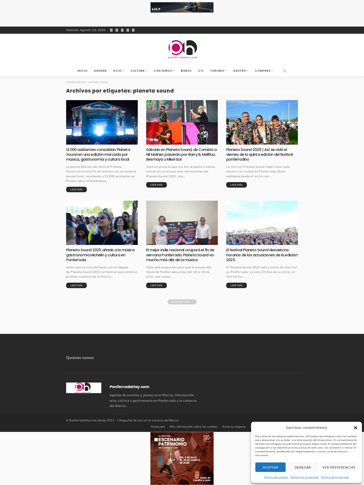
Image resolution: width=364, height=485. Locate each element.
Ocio (117, 71)
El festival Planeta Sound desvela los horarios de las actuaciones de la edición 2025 (261, 254)
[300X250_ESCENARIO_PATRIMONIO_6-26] (182, 457)
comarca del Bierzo (165, 420)
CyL (201, 71)
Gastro (239, 71)
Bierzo (186, 71)
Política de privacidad (304, 477)
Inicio (82, 71)
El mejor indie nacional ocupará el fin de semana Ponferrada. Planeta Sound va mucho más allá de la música (180, 254)
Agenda (100, 71)
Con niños (163, 71)
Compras (262, 71)
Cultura (138, 71)
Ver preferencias (339, 467)
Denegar (303, 467)
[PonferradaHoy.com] (182, 49)
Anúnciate (158, 426)
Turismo (217, 71)
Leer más (76, 189)
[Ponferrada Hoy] (83, 387)
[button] (355, 428)
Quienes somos (80, 357)
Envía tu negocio (234, 426)
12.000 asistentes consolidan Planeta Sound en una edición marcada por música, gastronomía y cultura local (98, 154)
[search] (284, 70)
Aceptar (270, 467)
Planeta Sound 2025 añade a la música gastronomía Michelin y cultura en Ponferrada (100, 254)
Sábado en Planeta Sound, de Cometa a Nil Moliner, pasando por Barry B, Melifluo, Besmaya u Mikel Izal (181, 154)
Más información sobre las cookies (194, 426)
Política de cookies (276, 477)
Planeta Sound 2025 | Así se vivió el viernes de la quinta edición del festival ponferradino (259, 154)
